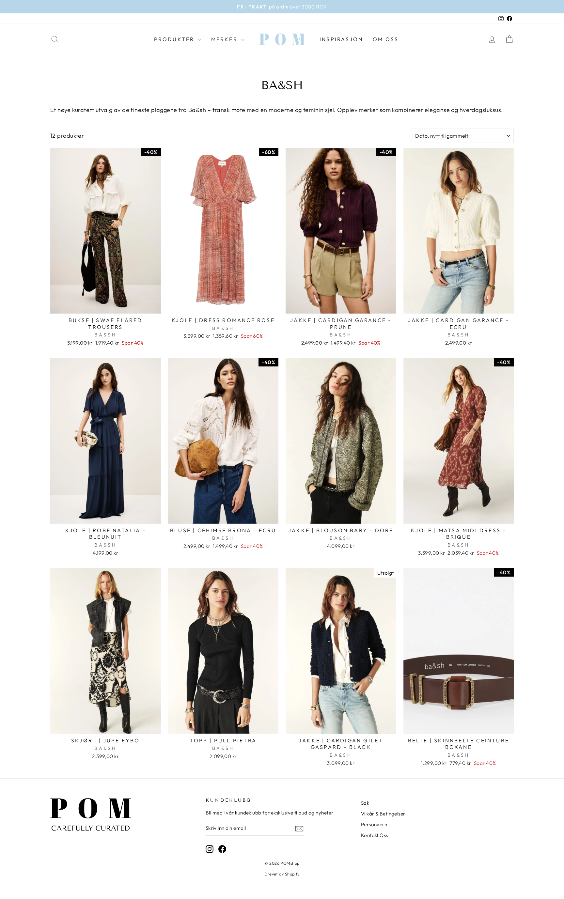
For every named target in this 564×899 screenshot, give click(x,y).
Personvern (374, 824)
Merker (225, 39)
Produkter (175, 39)
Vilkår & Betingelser (383, 814)
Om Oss (386, 39)
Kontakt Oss (374, 835)
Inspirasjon (341, 39)
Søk (365, 803)
